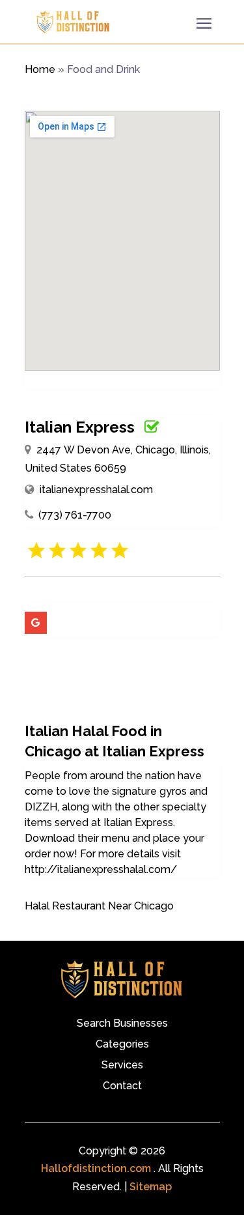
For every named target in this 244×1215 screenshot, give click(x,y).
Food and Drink (103, 69)
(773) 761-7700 (74, 515)
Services (122, 1066)
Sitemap (150, 1186)
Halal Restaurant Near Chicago (99, 906)
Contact (122, 1086)
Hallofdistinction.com (96, 1168)
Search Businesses (122, 1024)
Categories (122, 1045)
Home (40, 69)
